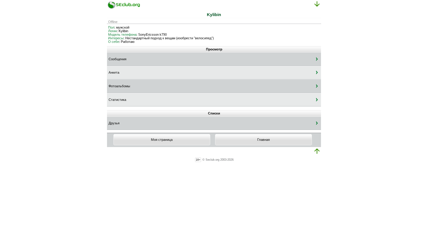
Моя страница (162, 139)
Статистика (117, 100)
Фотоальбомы (119, 86)
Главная (263, 139)
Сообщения (117, 59)
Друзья (114, 123)
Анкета (114, 72)
